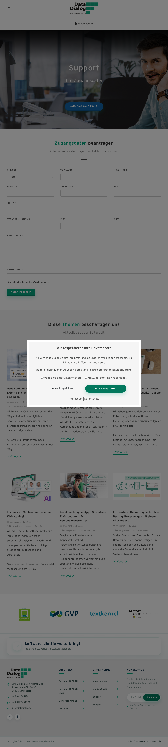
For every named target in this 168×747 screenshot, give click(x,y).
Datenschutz (91, 399)
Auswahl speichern (62, 388)
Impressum (75, 399)
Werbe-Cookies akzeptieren (62, 378)
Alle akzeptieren (105, 388)
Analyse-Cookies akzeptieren (107, 378)
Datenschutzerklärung (118, 370)
